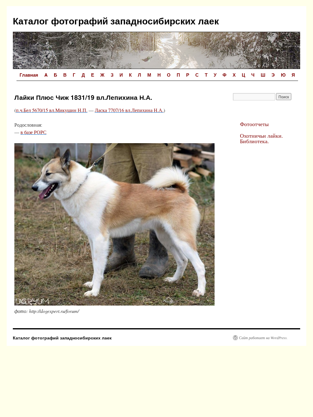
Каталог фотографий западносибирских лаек (116, 20)
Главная (29, 74)
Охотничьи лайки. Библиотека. (261, 138)
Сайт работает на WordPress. (263, 337)
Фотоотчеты (254, 124)
